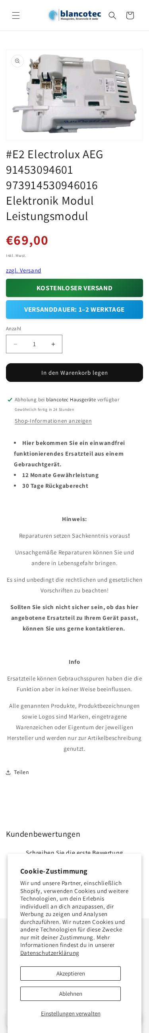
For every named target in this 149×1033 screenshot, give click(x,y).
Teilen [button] (21, 772)
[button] (16, 15)
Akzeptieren (70, 973)
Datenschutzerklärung (49, 952)
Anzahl (13, 328)
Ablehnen (70, 993)
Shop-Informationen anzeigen (53, 420)
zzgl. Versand (23, 270)
